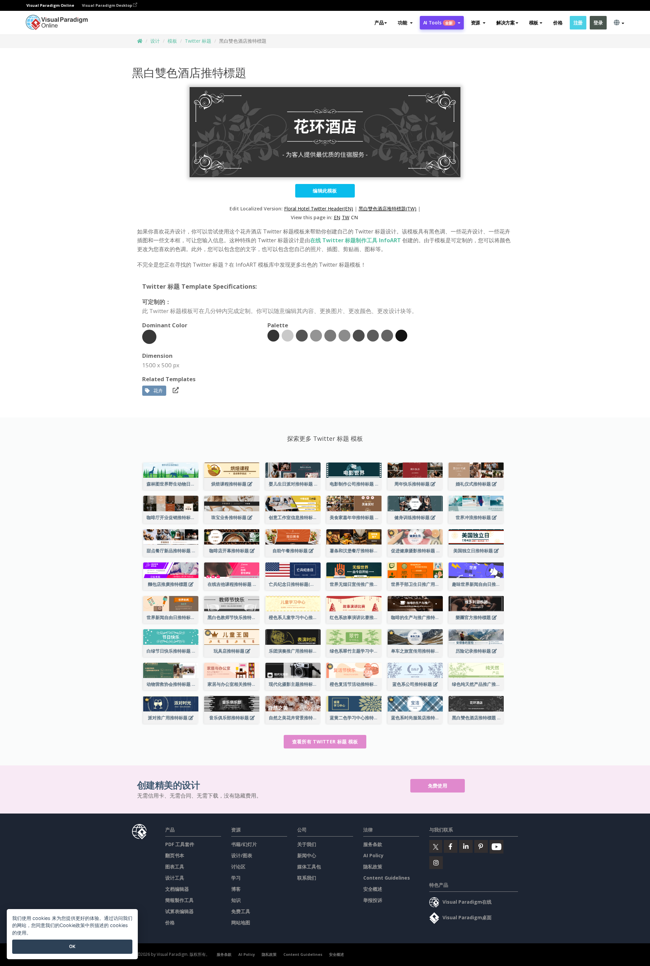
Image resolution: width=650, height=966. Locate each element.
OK (72, 946)
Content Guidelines (386, 878)
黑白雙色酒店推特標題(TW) (387, 208)
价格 (557, 22)
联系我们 (306, 878)
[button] (405, 22)
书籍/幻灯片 (244, 844)
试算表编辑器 (179, 911)
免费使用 (437, 785)
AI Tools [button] (438, 22)
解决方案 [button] (505, 22)
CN (354, 217)
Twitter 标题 (198, 41)
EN (337, 217)
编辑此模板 (325, 190)
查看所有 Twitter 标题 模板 (325, 741)
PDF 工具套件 (179, 844)
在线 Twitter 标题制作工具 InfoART (355, 240)
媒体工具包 (309, 866)
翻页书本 (174, 855)
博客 (236, 889)
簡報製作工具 (179, 900)
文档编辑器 (177, 889)
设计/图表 (241, 855)
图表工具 (174, 866)
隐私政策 (372, 866)
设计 (155, 41)
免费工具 (240, 911)
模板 (172, 41)
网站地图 (240, 922)
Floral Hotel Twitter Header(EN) (318, 208)
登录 (598, 22)
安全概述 (372, 889)
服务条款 (372, 844)
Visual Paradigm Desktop (107, 5)
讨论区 (238, 866)
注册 (578, 22)
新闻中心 (306, 855)
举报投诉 (372, 900)
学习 (236, 878)
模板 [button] (533, 22)
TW (345, 217)
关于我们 (306, 844)
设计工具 (174, 878)
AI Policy (373, 855)
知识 (236, 900)
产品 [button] (379, 22)
